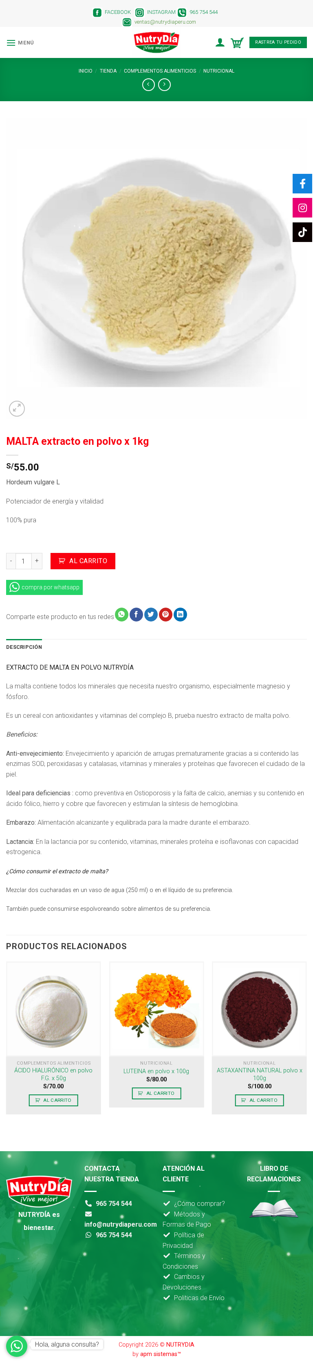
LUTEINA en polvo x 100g (156, 1071)
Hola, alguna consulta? (67, 1344)
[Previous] (6, 1041)
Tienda (108, 71)
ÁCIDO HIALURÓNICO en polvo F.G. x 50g (53, 1074)
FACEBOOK (116, 12)
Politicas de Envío (199, 1298)
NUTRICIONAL (218, 71)
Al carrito (88, 561)
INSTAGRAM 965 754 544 (183, 12)
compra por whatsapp (50, 587)
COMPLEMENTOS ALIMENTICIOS (160, 71)
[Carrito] (237, 42)
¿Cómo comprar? (199, 1203)
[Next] (306, 1041)
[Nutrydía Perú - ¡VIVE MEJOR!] (156, 42)
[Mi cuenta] (220, 42)
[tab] (24, 647)
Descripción (24, 647)
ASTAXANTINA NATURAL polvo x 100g (259, 1074)
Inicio (86, 71)
